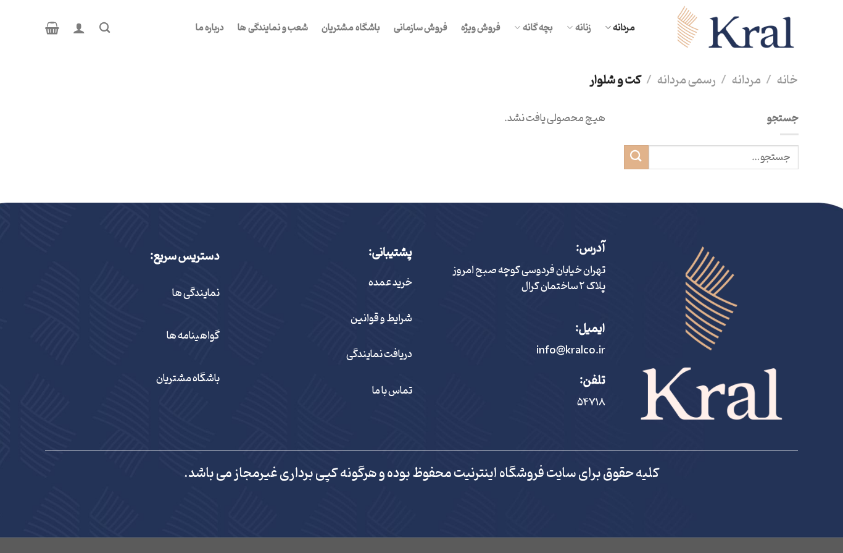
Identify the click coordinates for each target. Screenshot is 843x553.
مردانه (624, 28)
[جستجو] (104, 28)
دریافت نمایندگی (379, 354)
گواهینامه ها (193, 336)
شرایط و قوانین (381, 318)
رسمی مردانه (686, 80)
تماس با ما (392, 391)
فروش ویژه (480, 28)
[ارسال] (636, 157)
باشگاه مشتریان (351, 28)
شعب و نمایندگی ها (273, 28)
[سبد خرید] (52, 27)
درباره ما (210, 28)
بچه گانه (538, 28)
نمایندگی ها (196, 293)
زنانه (583, 28)
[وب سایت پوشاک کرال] (726, 28)
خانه (787, 80)
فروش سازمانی (420, 28)
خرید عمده (390, 282)
